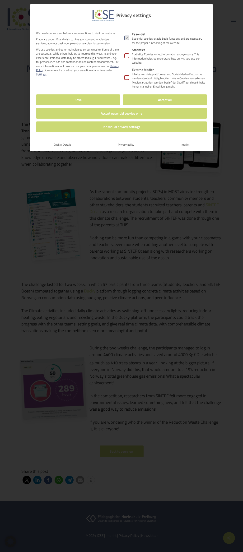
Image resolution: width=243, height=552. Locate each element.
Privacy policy (126, 144)
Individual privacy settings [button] (121, 126)
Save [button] (78, 99)
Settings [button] (41, 74)
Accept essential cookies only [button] (121, 113)
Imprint (185, 144)
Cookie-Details (62, 144)
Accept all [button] (165, 99)
